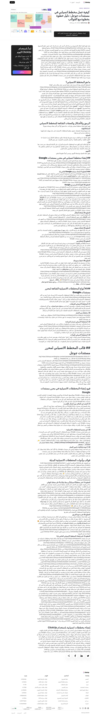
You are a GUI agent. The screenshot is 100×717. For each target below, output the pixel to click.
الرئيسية (78, 2)
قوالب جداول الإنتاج (43, 681)
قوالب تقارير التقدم (43, 684)
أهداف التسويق (64, 695)
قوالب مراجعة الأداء (43, 698)
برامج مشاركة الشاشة (63, 701)
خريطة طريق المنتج (84, 690)
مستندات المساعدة (84, 687)
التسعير (87, 679)
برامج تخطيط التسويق (63, 681)
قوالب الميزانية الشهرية (42, 690)
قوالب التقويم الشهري (42, 701)
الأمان (25, 713)
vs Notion (24, 692)
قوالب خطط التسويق (42, 692)
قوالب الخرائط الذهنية (42, 679)
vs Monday (23, 679)
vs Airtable (23, 690)
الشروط (13, 713)
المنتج (87, 681)
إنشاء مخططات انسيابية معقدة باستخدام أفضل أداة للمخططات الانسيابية (72, 34)
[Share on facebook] (75, 656)
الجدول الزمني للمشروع (62, 698)
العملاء (87, 692)
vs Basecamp (23, 695)
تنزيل (87, 684)
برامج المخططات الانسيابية (62, 690)
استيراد (87, 703)
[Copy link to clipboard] (69, 656)
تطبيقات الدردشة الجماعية (62, 692)
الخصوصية (19, 713)
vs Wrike (24, 698)
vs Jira (24, 684)
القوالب (87, 695)
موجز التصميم (65, 687)
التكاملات (87, 698)
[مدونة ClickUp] (86, 2)
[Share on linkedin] (82, 656)
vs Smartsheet (22, 703)
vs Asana (24, 681)
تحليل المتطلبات (64, 684)
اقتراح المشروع (64, 703)
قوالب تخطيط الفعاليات (42, 695)
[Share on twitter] (88, 656)
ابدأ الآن (12, 2)
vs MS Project (23, 701)
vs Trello (24, 687)
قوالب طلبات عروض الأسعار (41, 687)
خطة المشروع (65, 679)
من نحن (87, 701)
